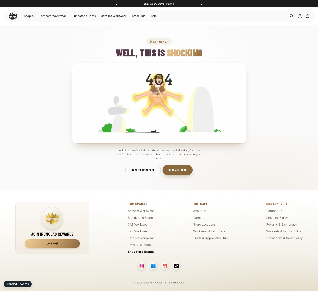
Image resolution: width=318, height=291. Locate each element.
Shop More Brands (141, 251)
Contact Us (274, 211)
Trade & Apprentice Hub (210, 238)
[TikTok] (176, 266)
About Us (199, 211)
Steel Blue (138, 16)
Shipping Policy (277, 217)
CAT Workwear (138, 224)
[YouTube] (165, 266)
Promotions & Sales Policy (284, 238)
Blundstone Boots (84, 16)
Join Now (52, 243)
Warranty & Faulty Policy (283, 231)
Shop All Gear (177, 170)
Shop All (29, 16)
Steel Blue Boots (139, 245)
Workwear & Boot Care (209, 231)
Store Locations (204, 224)
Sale (154, 16)
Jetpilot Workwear (113, 16)
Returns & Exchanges (281, 224)
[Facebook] (153, 266)
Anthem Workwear (53, 16)
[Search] (292, 16)
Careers (198, 217)
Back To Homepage (143, 170)
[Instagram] (141, 266)
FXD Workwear (138, 231)
